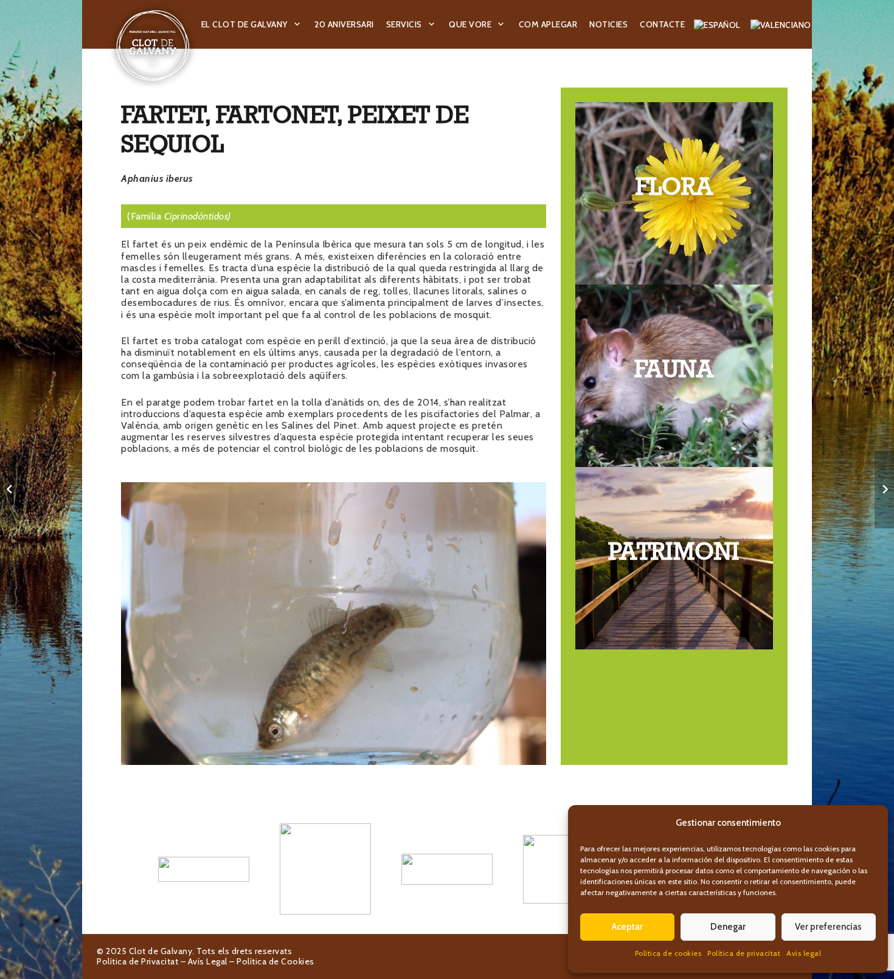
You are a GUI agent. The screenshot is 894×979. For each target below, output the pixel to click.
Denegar (728, 926)
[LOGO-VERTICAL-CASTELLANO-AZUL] (325, 869)
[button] (297, 24)
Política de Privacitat (137, 961)
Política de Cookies (275, 961)
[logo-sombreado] (152, 45)
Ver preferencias (828, 926)
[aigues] (447, 869)
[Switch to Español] (719, 24)
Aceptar (627, 926)
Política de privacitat (743, 953)
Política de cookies (668, 953)
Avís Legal (207, 961)
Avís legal (803, 953)
